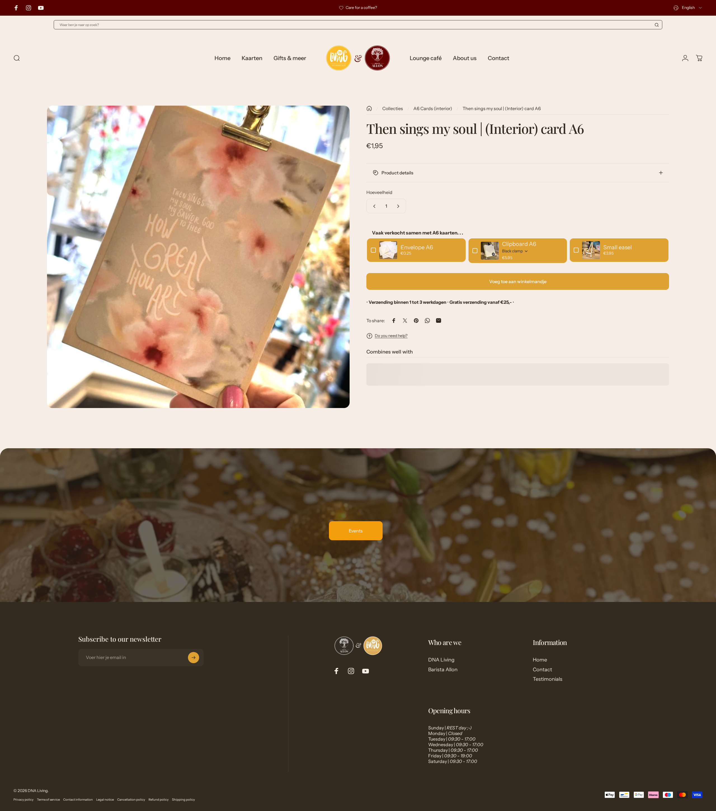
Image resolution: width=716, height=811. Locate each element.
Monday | (445, 733)
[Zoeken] (656, 24)
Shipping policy (183, 799)
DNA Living (441, 660)
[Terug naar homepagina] (369, 108)
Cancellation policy (131, 799)
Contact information (78, 799)
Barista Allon (443, 670)
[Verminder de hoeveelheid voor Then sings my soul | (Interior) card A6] (373, 206)
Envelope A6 (417, 247)
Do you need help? (391, 335)
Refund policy (159, 799)
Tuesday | (451, 739)
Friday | (450, 755)
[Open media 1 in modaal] (198, 257)
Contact (542, 670)
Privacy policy (23, 799)
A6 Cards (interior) (432, 108)
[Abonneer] (193, 657)
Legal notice (105, 799)
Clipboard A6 (519, 244)
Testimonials (547, 679)
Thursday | (453, 750)
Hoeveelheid (379, 192)
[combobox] (688, 8)
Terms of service (48, 799)
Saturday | (452, 761)
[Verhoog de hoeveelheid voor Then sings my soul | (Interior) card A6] (399, 206)
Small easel (617, 247)
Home (540, 660)
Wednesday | (455, 744)
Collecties (392, 108)
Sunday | (450, 728)
